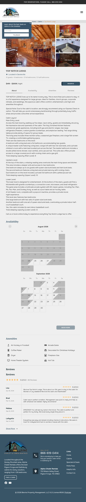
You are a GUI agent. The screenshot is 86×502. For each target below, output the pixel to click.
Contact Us (70, 473)
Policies (68, 492)
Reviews (71, 90)
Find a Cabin (10, 477)
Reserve (71, 84)
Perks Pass (70, 466)
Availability (32, 90)
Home (68, 455)
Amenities (52, 90)
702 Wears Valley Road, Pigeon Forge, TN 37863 (50, 472)
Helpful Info (71, 469)
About (14, 90)
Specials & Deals (72, 462)
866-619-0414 (57, 2)
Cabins (69, 459)
